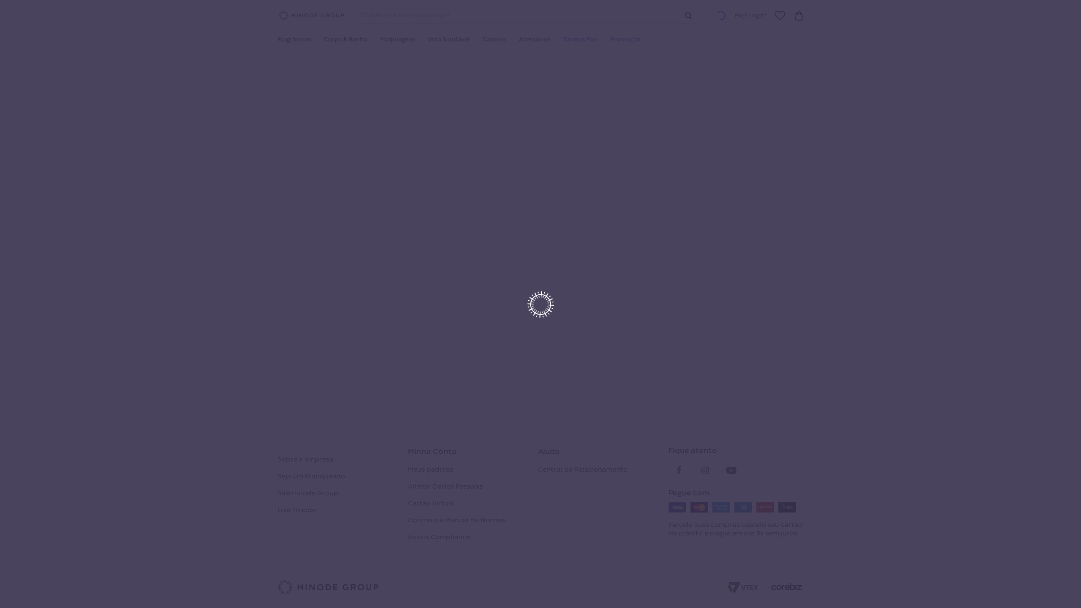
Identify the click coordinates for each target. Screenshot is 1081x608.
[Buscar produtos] (690, 15)
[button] (721, 15)
